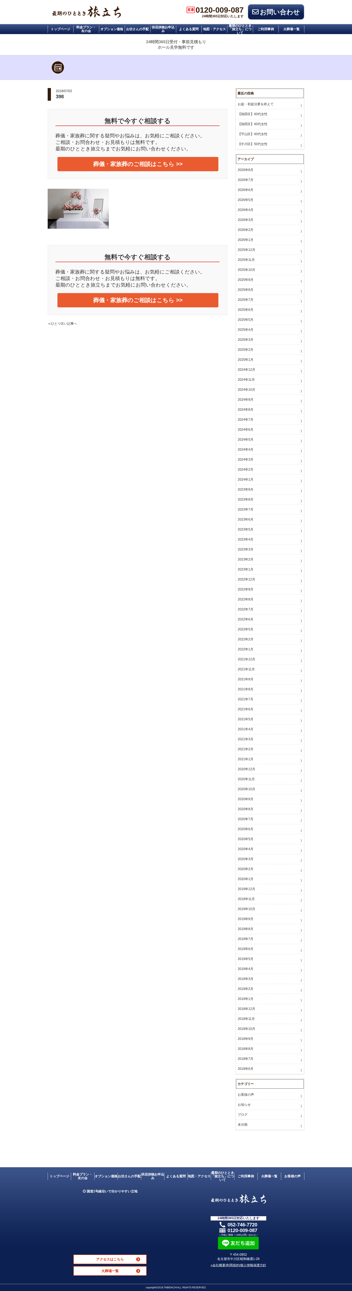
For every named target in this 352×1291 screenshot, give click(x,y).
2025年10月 (246, 269)
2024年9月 (245, 399)
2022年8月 (245, 599)
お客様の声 (246, 1094)
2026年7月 (245, 180)
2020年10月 (246, 789)
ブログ (243, 1114)
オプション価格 (111, 29)
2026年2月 (245, 230)
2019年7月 (245, 939)
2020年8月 (245, 809)
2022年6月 (245, 619)
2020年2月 (245, 869)
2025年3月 (245, 339)
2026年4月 (245, 210)
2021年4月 (245, 729)
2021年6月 (245, 709)
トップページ (60, 29)
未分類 (243, 1124)
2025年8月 (245, 289)
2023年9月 (245, 489)
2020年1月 (245, 879)
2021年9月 (245, 679)
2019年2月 (245, 989)
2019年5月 (245, 959)
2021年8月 (245, 689)
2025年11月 (246, 260)
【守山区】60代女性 (252, 134)
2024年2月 (245, 469)
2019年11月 (246, 899)
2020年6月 (245, 829)
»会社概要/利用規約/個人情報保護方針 (238, 1265)
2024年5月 (245, 439)
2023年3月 (245, 549)
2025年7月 (245, 299)
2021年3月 (245, 739)
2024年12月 (246, 369)
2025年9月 (245, 279)
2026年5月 (245, 200)
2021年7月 (245, 699)
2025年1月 (245, 359)
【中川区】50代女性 (252, 144)
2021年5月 (245, 719)
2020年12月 (246, 769)
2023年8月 (245, 499)
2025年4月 (245, 329)
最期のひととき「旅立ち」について (240, 29)
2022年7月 (245, 609)
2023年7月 (245, 509)
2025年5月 (245, 319)
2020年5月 (245, 839)
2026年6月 (245, 190)
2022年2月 (245, 639)
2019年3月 (245, 979)
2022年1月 (245, 649)
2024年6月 (245, 429)
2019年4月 (245, 969)
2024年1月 (245, 479)
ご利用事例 (266, 29)
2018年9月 (245, 1039)
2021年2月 (245, 749)
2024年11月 (246, 379)
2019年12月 (246, 889)
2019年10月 (246, 909)
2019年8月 (245, 929)
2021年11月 (246, 669)
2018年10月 (246, 1029)
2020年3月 (245, 859)
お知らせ (244, 1104)
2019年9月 (245, 919)
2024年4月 (245, 449)
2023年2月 (245, 559)
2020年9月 (245, 799)
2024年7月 (245, 419)
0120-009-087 (215, 10)
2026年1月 (245, 240)
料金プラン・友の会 (86, 29)
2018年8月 (245, 1048)
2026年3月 (245, 220)
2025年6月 (245, 309)
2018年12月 (246, 1009)
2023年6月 (245, 519)
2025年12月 (246, 250)
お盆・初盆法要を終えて (256, 104)
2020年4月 (245, 849)
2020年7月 (245, 819)
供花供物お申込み (163, 29)
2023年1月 (245, 569)
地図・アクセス (214, 29)
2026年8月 (245, 170)
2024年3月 (245, 459)
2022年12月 (246, 579)
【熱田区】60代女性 (252, 114)
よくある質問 (189, 29)
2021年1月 (245, 759)
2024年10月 (246, 389)
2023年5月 (245, 529)
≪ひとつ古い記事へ (62, 323)
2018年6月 (245, 1068)
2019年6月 (245, 949)
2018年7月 (245, 1058)
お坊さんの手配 (137, 29)
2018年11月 (246, 1019)
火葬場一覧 (291, 29)
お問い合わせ (280, 12)
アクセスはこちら (110, 1259)
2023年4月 (245, 539)
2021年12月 (246, 659)
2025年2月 (245, 349)
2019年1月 (245, 999)
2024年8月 (245, 409)
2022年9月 (245, 589)
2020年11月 (246, 779)
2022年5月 (245, 629)
